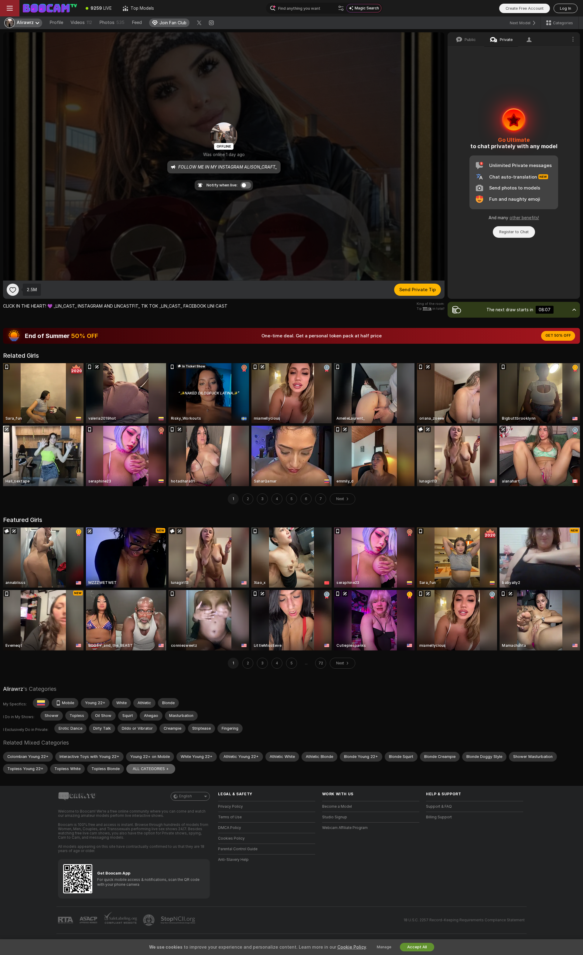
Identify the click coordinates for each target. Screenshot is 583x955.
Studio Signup (334, 817)
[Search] (341, 8)
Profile (56, 22)
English (185, 796)
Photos (111, 22)
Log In (565, 8)
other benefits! (524, 217)
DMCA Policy (229, 828)
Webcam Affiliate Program (345, 828)
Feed (137, 22)
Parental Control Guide (237, 849)
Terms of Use (230, 817)
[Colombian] (41, 703)
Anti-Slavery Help (233, 860)
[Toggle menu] (9, 8)
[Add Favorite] (13, 290)
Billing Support (439, 817)
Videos (81, 22)
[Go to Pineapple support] (149, 920)
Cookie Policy (351, 947)
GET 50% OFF (558, 335)
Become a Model (337, 806)
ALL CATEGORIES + (151, 768)
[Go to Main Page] (49, 8)
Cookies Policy (231, 838)
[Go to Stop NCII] (178, 920)
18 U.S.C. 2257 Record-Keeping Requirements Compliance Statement (464, 920)
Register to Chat (514, 232)
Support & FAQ (439, 806)
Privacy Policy (230, 806)
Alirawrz (13, 689)
